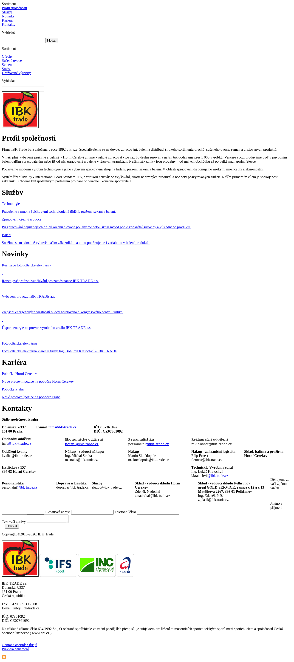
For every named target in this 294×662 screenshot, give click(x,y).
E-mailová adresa (57, 512)
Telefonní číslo (125, 512)
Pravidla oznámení (15, 649)
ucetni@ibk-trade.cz (82, 443)
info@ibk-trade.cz (62, 427)
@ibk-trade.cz (19, 443)
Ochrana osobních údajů (19, 645)
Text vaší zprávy (14, 521)
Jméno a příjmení (276, 505)
